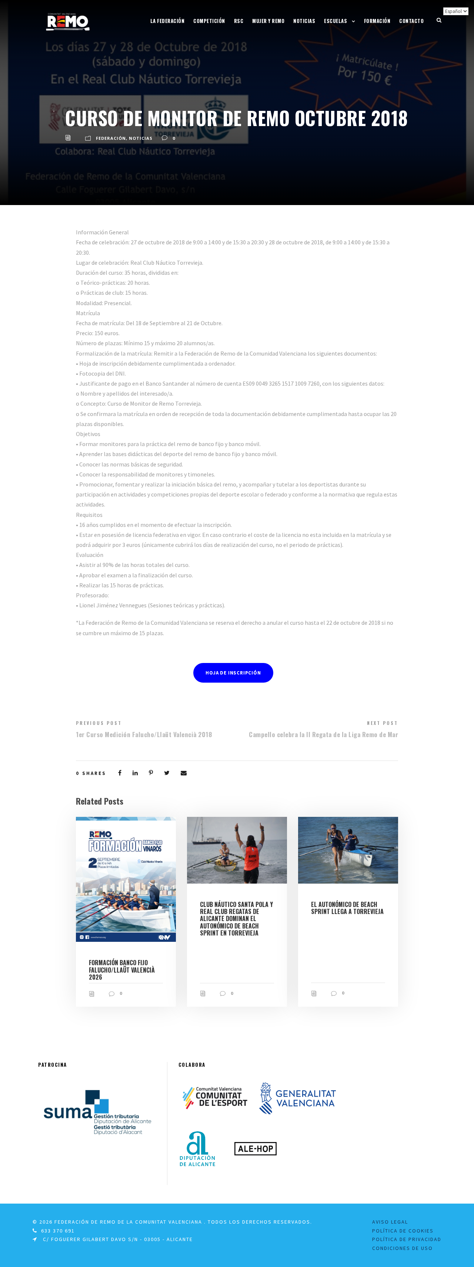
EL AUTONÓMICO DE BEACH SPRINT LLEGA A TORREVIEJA (347, 908)
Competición (209, 20)
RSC (239, 20)
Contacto (411, 20)
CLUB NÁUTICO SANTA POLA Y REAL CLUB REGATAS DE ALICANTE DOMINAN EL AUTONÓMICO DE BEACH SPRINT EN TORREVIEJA (236, 918)
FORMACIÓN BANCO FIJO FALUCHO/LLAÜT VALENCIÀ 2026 (122, 969)
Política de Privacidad (406, 1239)
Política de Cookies (403, 1230)
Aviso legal (390, 1221)
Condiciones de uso (402, 1248)
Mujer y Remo (268, 20)
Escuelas (335, 20)
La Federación (167, 20)
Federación (111, 138)
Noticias (304, 20)
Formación (377, 20)
